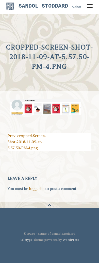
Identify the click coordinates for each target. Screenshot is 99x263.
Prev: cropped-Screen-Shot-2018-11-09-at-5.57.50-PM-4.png (27, 142)
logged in (36, 188)
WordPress (71, 240)
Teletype (26, 240)
